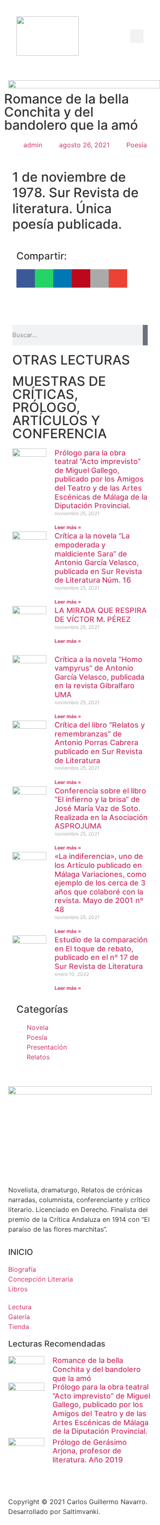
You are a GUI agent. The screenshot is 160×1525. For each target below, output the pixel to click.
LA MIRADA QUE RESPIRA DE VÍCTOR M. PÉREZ (101, 615)
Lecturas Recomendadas (56, 1344)
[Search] (145, 335)
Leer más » (68, 527)
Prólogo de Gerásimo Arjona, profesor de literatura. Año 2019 (90, 1451)
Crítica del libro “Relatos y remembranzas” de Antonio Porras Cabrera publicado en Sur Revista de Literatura (100, 742)
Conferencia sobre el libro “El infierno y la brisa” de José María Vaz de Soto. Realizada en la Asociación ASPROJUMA (101, 808)
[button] (107, 36)
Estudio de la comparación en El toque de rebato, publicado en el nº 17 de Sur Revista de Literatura (101, 953)
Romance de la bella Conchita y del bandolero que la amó (97, 1369)
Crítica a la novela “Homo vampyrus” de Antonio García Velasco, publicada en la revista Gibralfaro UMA (99, 677)
